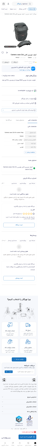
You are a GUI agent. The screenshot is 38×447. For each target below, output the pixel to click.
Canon (30, 57)
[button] (7, 53)
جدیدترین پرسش (12, 240)
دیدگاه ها (9, 120)
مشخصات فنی (32, 120)
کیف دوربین (29, 14)
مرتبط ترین (32, 183)
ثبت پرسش (19, 278)
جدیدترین (14, 183)
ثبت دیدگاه (19, 225)
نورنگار (34, 14)
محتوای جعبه (20, 120)
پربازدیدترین (23, 183)
